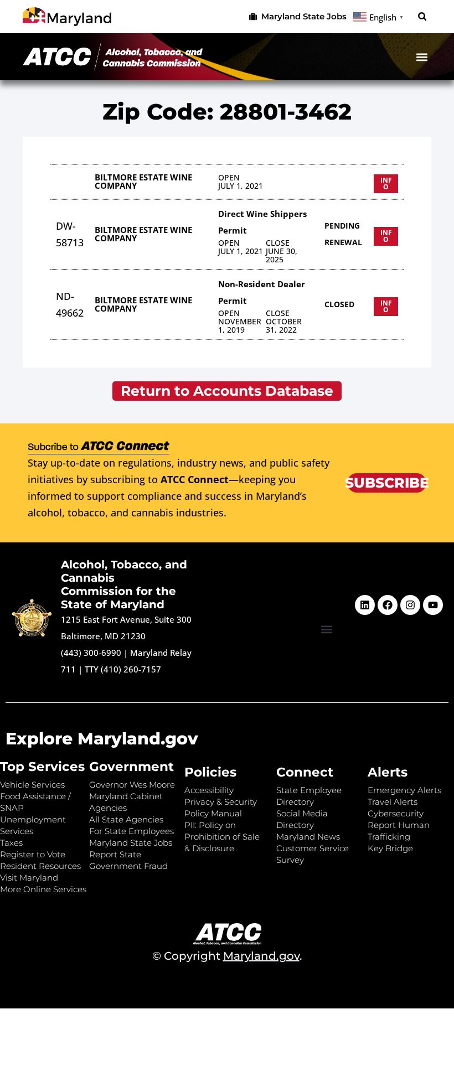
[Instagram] (410, 605)
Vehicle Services (32, 784)
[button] (422, 17)
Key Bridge (390, 848)
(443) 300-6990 (91, 652)
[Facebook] (388, 605)
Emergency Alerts (404, 790)
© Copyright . (227, 955)
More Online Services (43, 889)
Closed (339, 304)
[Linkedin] (365, 605)
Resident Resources (40, 866)
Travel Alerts (392, 801)
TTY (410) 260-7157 (123, 669)
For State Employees (131, 831)
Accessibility (209, 790)
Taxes (11, 842)
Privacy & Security (220, 801)
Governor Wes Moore (132, 784)
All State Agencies (126, 819)
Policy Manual (213, 813)
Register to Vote (32, 854)
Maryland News (308, 836)
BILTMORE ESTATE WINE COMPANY (143, 181)
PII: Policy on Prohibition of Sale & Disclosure (222, 836)
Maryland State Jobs (130, 842)
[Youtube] (433, 605)
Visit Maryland (29, 877)
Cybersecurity (396, 813)
